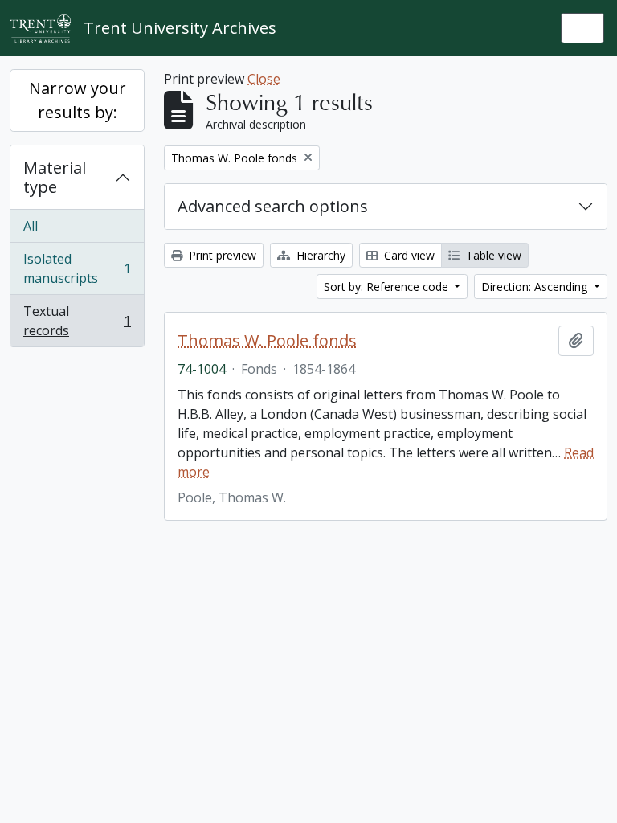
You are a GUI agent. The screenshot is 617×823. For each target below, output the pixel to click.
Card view (408, 255)
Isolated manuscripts (76, 268)
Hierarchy (319, 255)
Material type (54, 177)
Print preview (221, 255)
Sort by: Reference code (388, 286)
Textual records (76, 320)
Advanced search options (273, 206)
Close (263, 79)
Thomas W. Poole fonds (267, 340)
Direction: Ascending (535, 286)
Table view (492, 255)
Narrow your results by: (77, 100)
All (30, 226)
